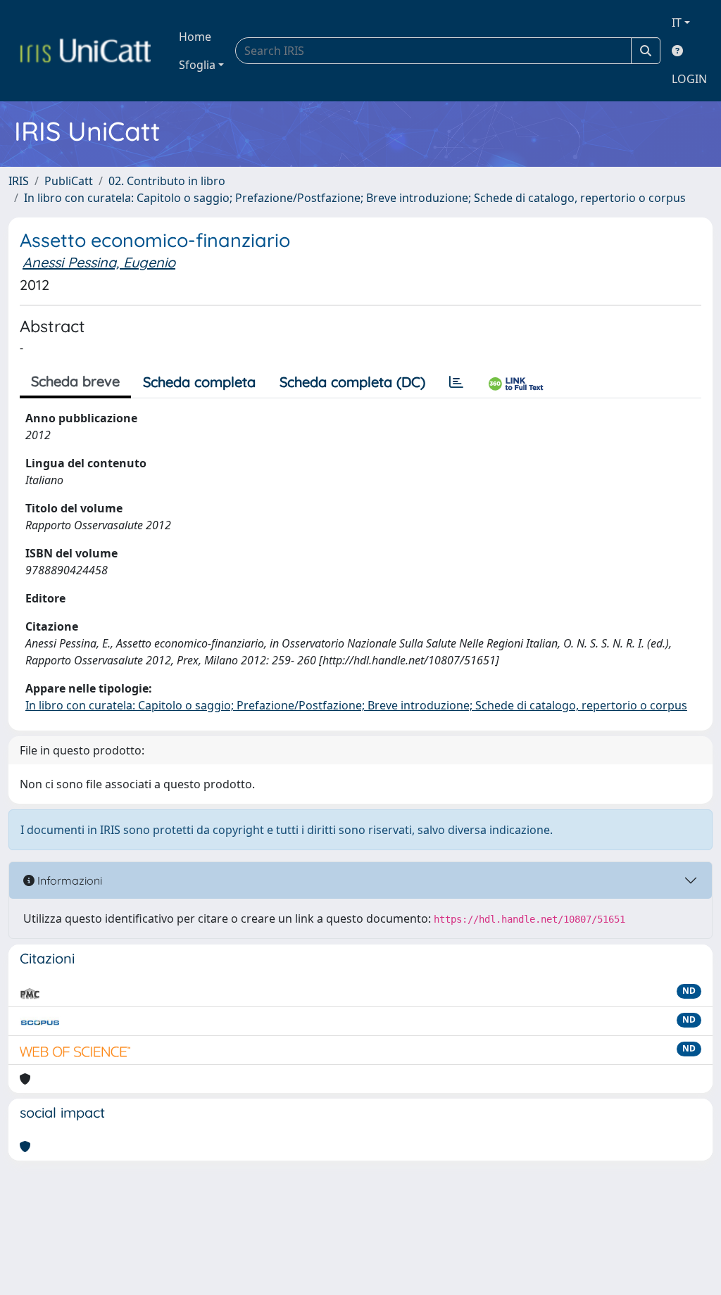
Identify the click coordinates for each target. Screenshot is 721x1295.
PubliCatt (68, 181)
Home (195, 36)
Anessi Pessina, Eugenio (99, 262)
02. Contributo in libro (166, 181)
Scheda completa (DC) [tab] (352, 382)
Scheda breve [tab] (75, 381)
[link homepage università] (85, 51)
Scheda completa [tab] (199, 382)
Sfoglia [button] (197, 64)
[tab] (456, 382)
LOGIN (689, 79)
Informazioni (68, 880)
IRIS (18, 181)
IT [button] (677, 22)
